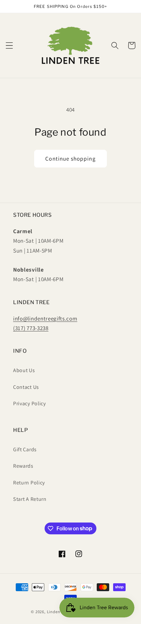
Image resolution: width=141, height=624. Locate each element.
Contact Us (26, 387)
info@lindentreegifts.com (45, 318)
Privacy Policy (29, 403)
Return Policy (29, 482)
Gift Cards (25, 449)
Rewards (23, 465)
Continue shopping (70, 158)
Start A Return (30, 499)
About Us (24, 370)
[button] (9, 45)
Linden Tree (58, 611)
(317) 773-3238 (31, 328)
